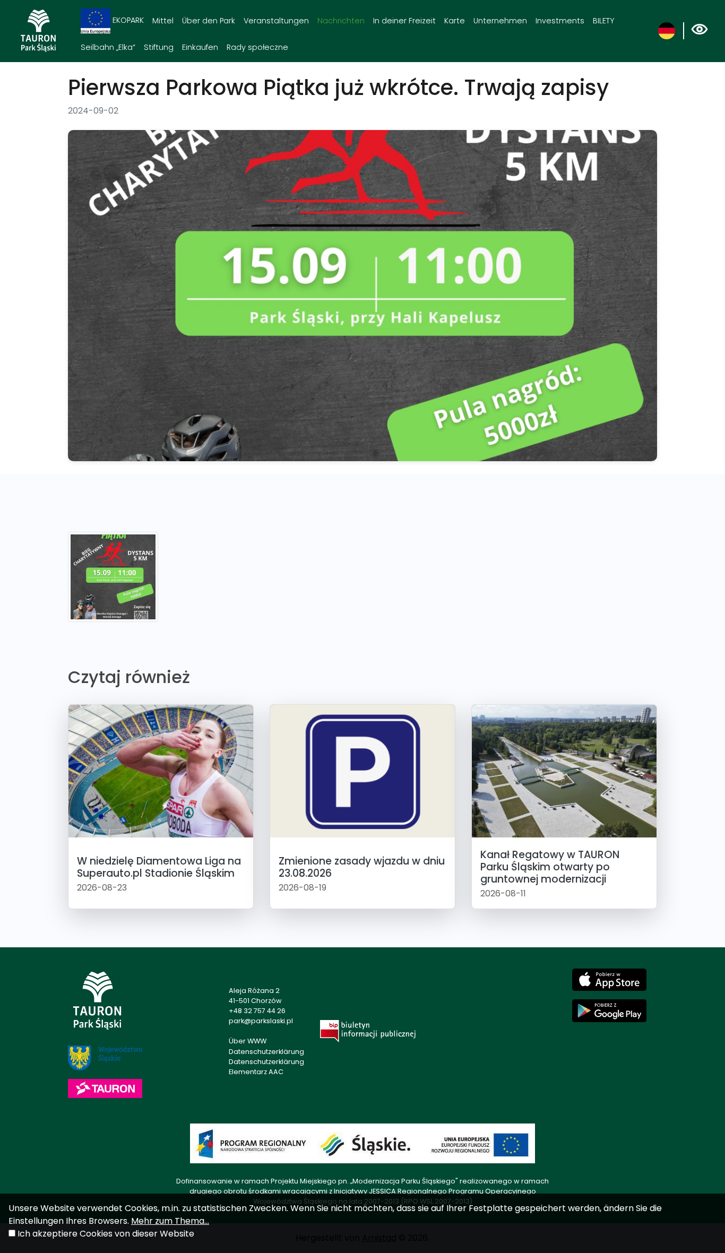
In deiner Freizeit (404, 20)
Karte (454, 20)
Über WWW (247, 1040)
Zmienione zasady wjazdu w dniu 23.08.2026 (362, 867)
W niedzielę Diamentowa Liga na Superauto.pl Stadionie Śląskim (159, 867)
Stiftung (159, 47)
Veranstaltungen (276, 20)
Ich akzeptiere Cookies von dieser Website (106, 1234)
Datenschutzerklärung (266, 1051)
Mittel (163, 20)
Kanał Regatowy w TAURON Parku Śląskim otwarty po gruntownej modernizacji (549, 867)
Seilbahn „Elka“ (108, 47)
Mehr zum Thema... (170, 1221)
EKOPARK (127, 20)
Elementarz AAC (256, 1071)
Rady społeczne (257, 47)
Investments (560, 20)
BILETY (603, 20)
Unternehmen (500, 20)
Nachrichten (341, 20)
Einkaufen (200, 47)
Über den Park (208, 20)
